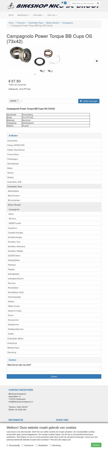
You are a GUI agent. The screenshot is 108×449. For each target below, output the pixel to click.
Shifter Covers (14, 306)
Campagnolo (14, 209)
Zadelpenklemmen (16, 329)
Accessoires (12, 140)
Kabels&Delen (14, 260)
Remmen (12, 283)
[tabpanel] (43, 71)
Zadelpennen (13, 324)
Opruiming (11, 352)
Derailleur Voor (14, 241)
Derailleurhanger (15, 237)
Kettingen (12, 264)
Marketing (56, 445)
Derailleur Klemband (16, 246)
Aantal (13, 101)
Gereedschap (13, 163)
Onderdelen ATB (14, 182)
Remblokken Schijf (15, 292)
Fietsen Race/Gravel (15, 149)
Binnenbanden (14, 200)
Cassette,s (12, 228)
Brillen (10, 168)
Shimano (12, 218)
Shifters (11, 301)
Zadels (11, 333)
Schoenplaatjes (14, 297)
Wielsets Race (13, 347)
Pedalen (11, 269)
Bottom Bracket (14, 204)
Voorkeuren (29, 445)
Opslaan (96, 445)
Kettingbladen (13, 274)
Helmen (10, 172)
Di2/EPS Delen (14, 255)
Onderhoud (12, 343)
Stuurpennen (13, 320)
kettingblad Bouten (16, 278)
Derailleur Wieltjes (15, 251)
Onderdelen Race (14, 186)
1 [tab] (35, 74)
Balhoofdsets (13, 191)
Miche (11, 214)
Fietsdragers (12, 159)
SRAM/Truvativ (15, 223)
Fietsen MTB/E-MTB (15, 145)
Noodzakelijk (14, 445)
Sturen (11, 315)
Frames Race (13, 154)
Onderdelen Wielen (15, 338)
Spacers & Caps (14, 310)
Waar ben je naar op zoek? (19, 364)
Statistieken (43, 445)
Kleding (10, 177)
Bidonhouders (14, 195)
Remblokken (13, 287)
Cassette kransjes (15, 232)
